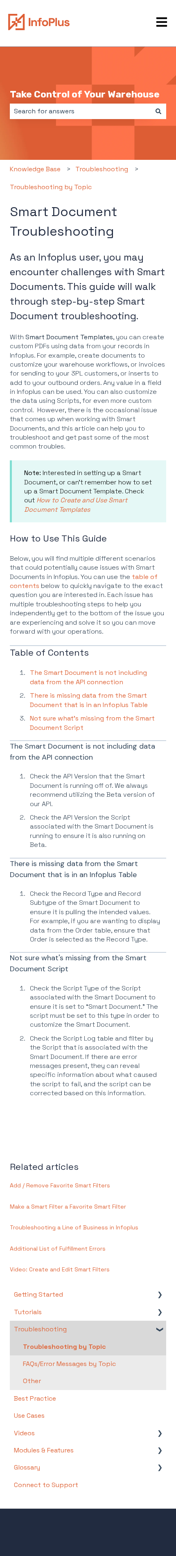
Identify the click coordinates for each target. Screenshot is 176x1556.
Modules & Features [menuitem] (44, 1450)
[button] (159, 1295)
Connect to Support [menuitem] (46, 1485)
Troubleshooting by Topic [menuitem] (64, 1346)
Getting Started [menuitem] (38, 1294)
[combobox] (80, 111)
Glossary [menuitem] (27, 1467)
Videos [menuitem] (24, 1433)
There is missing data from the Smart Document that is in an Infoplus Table (89, 700)
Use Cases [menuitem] (29, 1415)
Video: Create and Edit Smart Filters (60, 1269)
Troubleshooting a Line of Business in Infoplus (74, 1227)
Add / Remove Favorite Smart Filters (60, 1185)
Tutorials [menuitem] (28, 1312)
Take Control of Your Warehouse (85, 94)
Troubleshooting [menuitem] (40, 1329)
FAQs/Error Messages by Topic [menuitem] (69, 1363)
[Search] (158, 111)
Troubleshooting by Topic (51, 187)
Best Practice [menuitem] (35, 1398)
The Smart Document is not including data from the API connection (88, 677)
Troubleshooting (101, 169)
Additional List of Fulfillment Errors (58, 1248)
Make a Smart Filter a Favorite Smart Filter (68, 1206)
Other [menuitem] (32, 1381)
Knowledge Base (35, 169)
